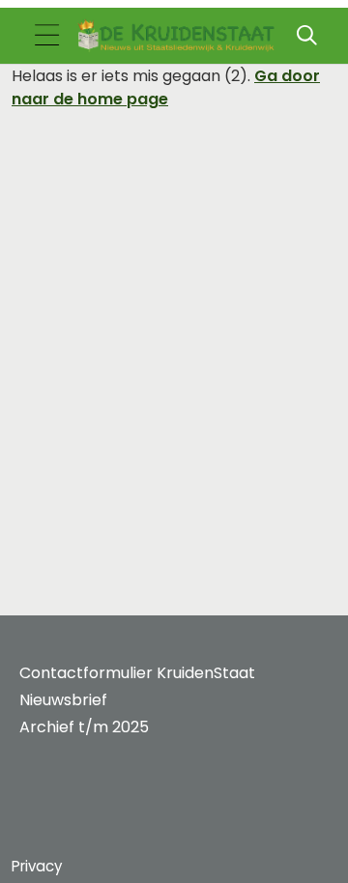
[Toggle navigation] (46, 36)
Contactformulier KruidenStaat (137, 673)
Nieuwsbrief (63, 700)
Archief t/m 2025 (84, 727)
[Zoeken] (306, 35)
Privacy (37, 866)
